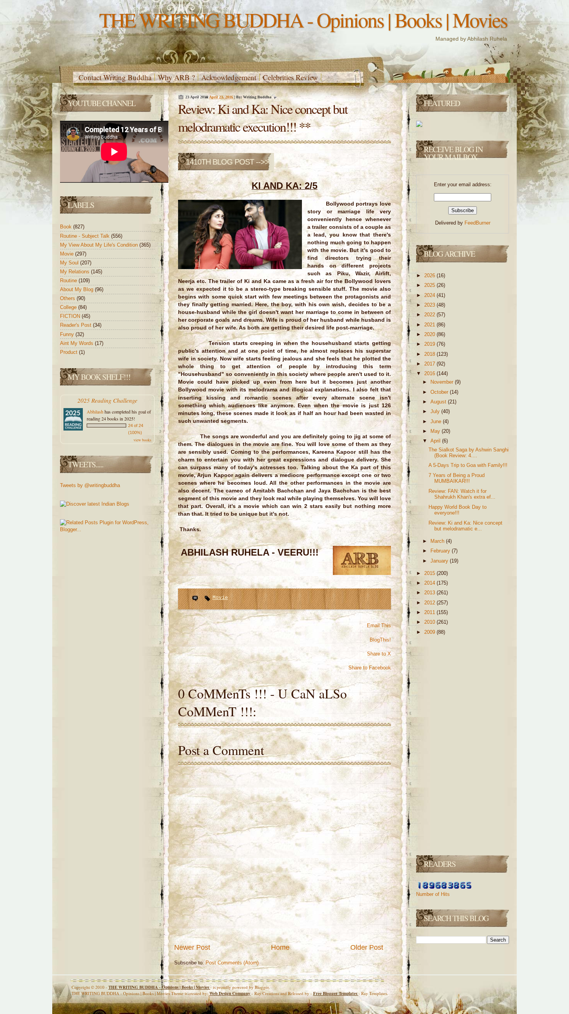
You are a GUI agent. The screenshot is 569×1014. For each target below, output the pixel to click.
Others (68, 298)
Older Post (366, 947)
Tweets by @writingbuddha (90, 485)
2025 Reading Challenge (107, 400)
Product (69, 352)
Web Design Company (229, 993)
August (439, 402)
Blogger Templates (335, 993)
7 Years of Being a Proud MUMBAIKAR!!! (456, 478)
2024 (430, 295)
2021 (430, 325)
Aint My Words (77, 343)
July (435, 411)
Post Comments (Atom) (232, 963)
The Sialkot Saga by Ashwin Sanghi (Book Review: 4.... (468, 453)
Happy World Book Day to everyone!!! (457, 510)
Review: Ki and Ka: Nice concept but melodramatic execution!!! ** (262, 118)
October (440, 392)
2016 (430, 373)
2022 (430, 314)
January (440, 561)
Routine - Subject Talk (85, 236)
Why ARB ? (176, 77)
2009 (430, 632)
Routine (69, 280)
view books (142, 440)
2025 (430, 285)
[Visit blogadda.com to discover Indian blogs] (94, 504)
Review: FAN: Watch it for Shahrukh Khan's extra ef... (461, 494)
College (69, 307)
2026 (430, 275)
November (442, 382)
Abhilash (95, 411)
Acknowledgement (228, 77)
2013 (430, 592)
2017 (430, 364)
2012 (430, 603)
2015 (430, 573)
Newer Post (192, 947)
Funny (67, 334)
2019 (430, 344)
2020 (430, 334)
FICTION (71, 316)
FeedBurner (477, 223)
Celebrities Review (290, 77)
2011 (430, 612)
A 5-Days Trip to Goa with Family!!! (467, 465)
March (438, 541)
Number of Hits (433, 894)
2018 (430, 354)
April (436, 441)
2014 (430, 583)
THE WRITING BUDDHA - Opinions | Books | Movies (303, 19)
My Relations (75, 272)
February (441, 551)
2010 (430, 622)
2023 (430, 305)
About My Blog (77, 289)
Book (66, 227)
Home (280, 947)
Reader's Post (76, 325)
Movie (67, 254)
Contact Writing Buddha (115, 77)
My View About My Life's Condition (99, 245)
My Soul (70, 263)
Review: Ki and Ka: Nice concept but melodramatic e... (465, 526)
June (436, 421)
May (436, 431)
